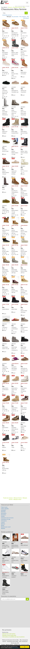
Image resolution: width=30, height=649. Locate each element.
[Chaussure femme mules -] (24, 438)
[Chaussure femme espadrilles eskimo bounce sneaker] (15, 418)
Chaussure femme (17, 7)
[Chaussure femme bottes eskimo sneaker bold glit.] (24, 398)
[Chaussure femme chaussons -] (5, 319)
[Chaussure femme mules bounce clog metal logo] (15, 23)
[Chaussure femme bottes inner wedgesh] (5, 122)
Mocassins (3, 513)
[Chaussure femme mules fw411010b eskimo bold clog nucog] (24, 102)
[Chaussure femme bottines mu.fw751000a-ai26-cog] (15, 221)
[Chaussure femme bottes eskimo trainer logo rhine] (15, 378)
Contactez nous (17, 644)
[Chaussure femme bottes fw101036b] (5, 398)
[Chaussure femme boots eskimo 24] (24, 23)
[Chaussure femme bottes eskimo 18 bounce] (15, 398)
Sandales (3, 510)
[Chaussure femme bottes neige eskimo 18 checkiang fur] (15, 339)
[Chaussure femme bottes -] (24, 161)
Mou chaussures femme (22, 6)
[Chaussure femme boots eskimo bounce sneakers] (24, 43)
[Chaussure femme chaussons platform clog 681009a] (5, 359)
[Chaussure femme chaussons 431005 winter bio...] (15, 319)
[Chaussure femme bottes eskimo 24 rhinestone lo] (5, 378)
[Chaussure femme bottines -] (5, 438)
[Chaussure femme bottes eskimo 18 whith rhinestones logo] (24, 378)
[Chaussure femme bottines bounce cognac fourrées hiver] (5, 221)
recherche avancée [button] (7, 15)
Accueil (10, 7)
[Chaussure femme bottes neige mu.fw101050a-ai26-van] (24, 260)
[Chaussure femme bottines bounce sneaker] (24, 319)
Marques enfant (17, 499)
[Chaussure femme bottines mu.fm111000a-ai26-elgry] (24, 221)
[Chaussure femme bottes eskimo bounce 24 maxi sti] (24, 122)
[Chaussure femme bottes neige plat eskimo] (24, 339)
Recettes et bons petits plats (9, 635)
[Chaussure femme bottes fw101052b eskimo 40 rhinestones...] (5, 102)
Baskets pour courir (6, 527)
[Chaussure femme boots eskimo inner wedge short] (5, 43)
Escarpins (3, 514)
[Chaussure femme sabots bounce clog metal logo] (15, 82)
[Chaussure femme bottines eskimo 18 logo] (24, 201)
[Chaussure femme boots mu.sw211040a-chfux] (15, 63)
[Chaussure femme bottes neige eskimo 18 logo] (5, 339)
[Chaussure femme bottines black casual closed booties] (5, 583)
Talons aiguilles (5, 508)
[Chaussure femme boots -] (5, 181)
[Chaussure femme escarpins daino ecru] (15, 552)
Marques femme (18, 498)
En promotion (15, 16)
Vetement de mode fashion (8, 634)
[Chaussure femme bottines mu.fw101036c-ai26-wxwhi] (24, 240)
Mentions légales (9, 644)
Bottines (3, 524)
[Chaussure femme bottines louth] (24, 567)
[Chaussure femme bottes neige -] (15, 300)
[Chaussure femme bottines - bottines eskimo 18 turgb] (15, 142)
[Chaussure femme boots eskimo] (5, 63)
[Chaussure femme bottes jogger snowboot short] (15, 122)
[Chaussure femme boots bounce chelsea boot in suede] (15, 181)
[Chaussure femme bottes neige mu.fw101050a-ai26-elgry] (5, 260)
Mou (24, 7)
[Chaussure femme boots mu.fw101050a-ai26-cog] (5, 457)
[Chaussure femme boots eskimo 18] (5, 23)
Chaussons (4, 521)
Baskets (3, 528)
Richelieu (3, 511)
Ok (24, 646)
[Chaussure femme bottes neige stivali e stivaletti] (24, 418)
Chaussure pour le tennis (7, 518)
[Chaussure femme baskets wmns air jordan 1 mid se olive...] (5, 537)
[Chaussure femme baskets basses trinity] (24, 552)
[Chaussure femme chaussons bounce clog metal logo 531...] (5, 82)
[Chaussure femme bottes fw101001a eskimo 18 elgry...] (15, 102)
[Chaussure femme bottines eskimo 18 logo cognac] (15, 201)
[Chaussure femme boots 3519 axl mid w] (5, 552)
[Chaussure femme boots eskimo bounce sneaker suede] (24, 181)
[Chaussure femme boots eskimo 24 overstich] (24, 63)
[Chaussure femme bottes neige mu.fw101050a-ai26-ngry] (15, 260)
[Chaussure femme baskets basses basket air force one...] (15, 537)
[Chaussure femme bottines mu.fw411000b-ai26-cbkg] (5, 240)
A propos (3, 644)
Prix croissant (22, 16)
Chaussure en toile (5, 519)
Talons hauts (4, 507)
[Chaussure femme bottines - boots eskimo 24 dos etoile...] (15, 43)
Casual (3, 522)
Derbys (3, 516)
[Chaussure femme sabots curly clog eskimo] (24, 82)
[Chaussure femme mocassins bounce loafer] (5, 142)
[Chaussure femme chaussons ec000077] (15, 567)
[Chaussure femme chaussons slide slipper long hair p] (15, 359)
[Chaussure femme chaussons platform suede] (5, 201)
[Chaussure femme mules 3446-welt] (24, 537)
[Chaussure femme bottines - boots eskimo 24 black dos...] (24, 142)
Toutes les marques (8, 498)
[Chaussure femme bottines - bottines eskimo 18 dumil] (5, 161)
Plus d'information (15, 647)
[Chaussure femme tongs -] (15, 438)
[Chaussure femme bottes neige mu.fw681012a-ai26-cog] (5, 280)
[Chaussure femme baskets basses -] (5, 300)
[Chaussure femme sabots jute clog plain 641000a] (15, 161)
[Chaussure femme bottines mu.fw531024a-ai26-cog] (15, 240)
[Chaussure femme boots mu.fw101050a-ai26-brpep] (24, 300)
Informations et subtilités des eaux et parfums (13, 637)
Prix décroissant (26, 17)
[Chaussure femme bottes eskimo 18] (5, 418)
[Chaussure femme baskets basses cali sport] (5, 567)
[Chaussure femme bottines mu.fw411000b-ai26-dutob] (24, 280)
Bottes (2, 525)
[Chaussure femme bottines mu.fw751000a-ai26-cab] (15, 280)
